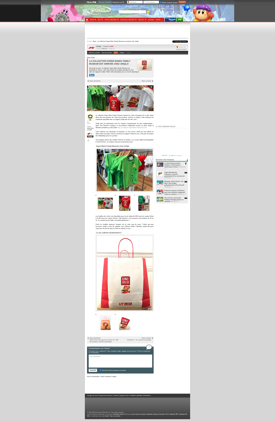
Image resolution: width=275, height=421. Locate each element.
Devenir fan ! (182, 47)
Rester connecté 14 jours (170, 2)
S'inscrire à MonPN (105, 2)
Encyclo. (141, 20)
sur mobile (105, 416)
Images (122, 52)
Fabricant (104, 48)
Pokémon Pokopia (160, 11)
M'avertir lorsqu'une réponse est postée (113, 370)
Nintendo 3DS (174, 414)
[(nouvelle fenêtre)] (170, 19)
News (92, 20)
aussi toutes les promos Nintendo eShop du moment (148, 414)
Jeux (99, 20)
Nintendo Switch (119, 414)
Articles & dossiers (127, 20)
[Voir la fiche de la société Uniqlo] (91, 49)
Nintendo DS (183, 414)
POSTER (93, 370)
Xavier (88, 123)
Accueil (89, 41)
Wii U (167, 414)
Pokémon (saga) (171, 11)
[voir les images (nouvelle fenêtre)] (105, 203)
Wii (88, 416)
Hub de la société (94, 52)
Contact (115, 395)
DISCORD (151, 20)
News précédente (95, 81)
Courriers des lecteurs (105, 395)
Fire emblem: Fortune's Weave (169, 13)
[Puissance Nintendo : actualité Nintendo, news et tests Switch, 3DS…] (99, 15)
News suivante (146, 81)
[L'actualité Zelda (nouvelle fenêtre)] (179, 19)
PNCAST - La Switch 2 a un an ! (172, 155)
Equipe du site (123, 395)
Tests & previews (111, 20)
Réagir (90, 136)
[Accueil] (87, 19)
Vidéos (128, 52)
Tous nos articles (115, 416)
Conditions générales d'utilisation (140, 395)
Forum (158, 20)
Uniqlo (98, 46)
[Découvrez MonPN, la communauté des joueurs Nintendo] (92, 3)
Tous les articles (107, 52)
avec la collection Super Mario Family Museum (132, 127)
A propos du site (92, 395)
